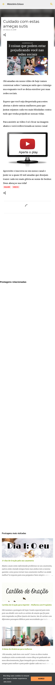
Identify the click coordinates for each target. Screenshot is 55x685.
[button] (4, 35)
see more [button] (7, 681)
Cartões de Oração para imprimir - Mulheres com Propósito (27, 605)
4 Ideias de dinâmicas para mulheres (17, 649)
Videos (16, 187)
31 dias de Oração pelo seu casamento (18, 561)
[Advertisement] (27, 248)
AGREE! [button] (41, 679)
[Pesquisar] (51, 4)
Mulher (7, 187)
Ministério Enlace (15, 4)
